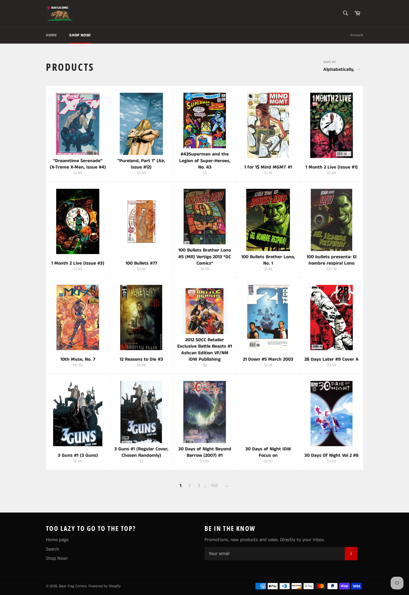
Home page (57, 539)
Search (52, 549)
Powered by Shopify (104, 586)
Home (51, 35)
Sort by (329, 62)
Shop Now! (80, 35)
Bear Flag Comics (73, 586)
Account (356, 35)
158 (214, 485)
